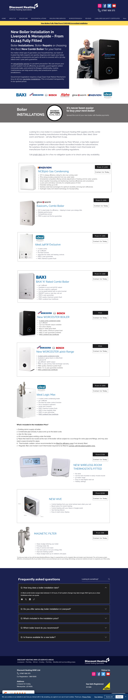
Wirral (35, 662)
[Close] (125, 696)
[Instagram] (100, 6)
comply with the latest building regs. (82, 446)
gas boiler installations (31, 79)
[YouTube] (114, 6)
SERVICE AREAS (47, 660)
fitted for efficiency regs (64, 443)
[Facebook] (104, 6)
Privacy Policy (86, 697)
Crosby (42, 662)
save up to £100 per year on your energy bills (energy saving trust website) (66, 559)
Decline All (109, 697)
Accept (119, 697)
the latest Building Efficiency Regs (44, 557)
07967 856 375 (39, 155)
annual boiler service (21, 64)
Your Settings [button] (98, 697)
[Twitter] (109, 6)
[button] (22, 599)
